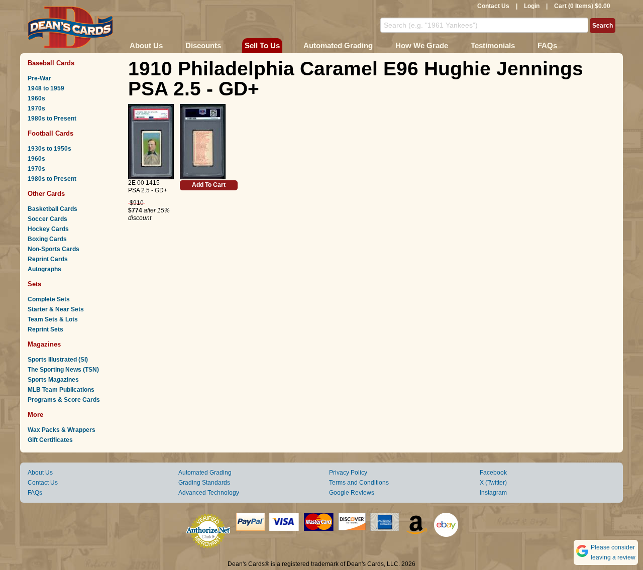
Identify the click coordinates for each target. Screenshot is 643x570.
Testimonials (493, 45)
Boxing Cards (47, 239)
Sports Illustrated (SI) (58, 359)
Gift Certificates (50, 439)
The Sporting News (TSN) (63, 369)
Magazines (44, 344)
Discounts (203, 45)
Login (532, 6)
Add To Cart (209, 184)
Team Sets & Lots (53, 319)
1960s (36, 98)
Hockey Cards (48, 229)
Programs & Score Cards (64, 399)
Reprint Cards (48, 259)
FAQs (547, 45)
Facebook (493, 472)
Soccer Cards (47, 218)
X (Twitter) (493, 482)
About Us (146, 45)
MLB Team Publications (61, 389)
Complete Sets (49, 299)
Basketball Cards (52, 208)
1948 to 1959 (46, 88)
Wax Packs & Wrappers (61, 429)
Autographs (44, 269)
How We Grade (421, 45)
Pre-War (39, 78)
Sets (34, 284)
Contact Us (493, 6)
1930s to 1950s (49, 148)
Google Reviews (351, 492)
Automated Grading (338, 45)
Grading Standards (204, 482)
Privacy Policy (348, 472)
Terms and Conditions (359, 482)
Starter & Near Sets (56, 309)
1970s (36, 108)
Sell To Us (262, 45)
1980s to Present (52, 118)
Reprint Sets (45, 329)
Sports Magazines (53, 379)
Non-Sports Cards (53, 249)
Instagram (493, 492)
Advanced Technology (208, 492)
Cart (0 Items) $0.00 (582, 6)
